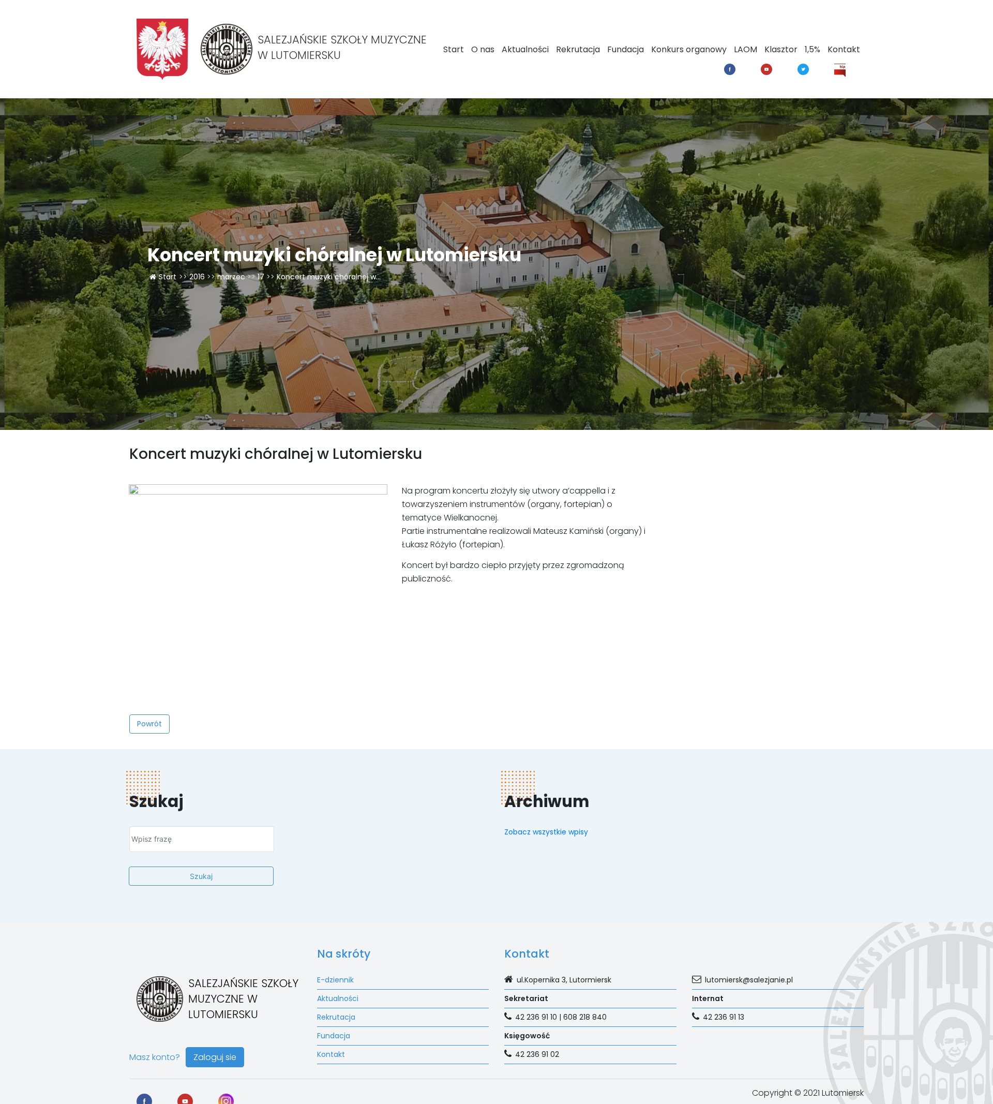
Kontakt (844, 49)
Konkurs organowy (689, 49)
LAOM (745, 49)
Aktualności (525, 49)
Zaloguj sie (214, 1057)
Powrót (149, 724)
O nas (482, 49)
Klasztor (781, 49)
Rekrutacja (578, 49)
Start (453, 49)
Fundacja (625, 49)
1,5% (812, 49)
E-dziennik (335, 980)
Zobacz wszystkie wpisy (546, 832)
